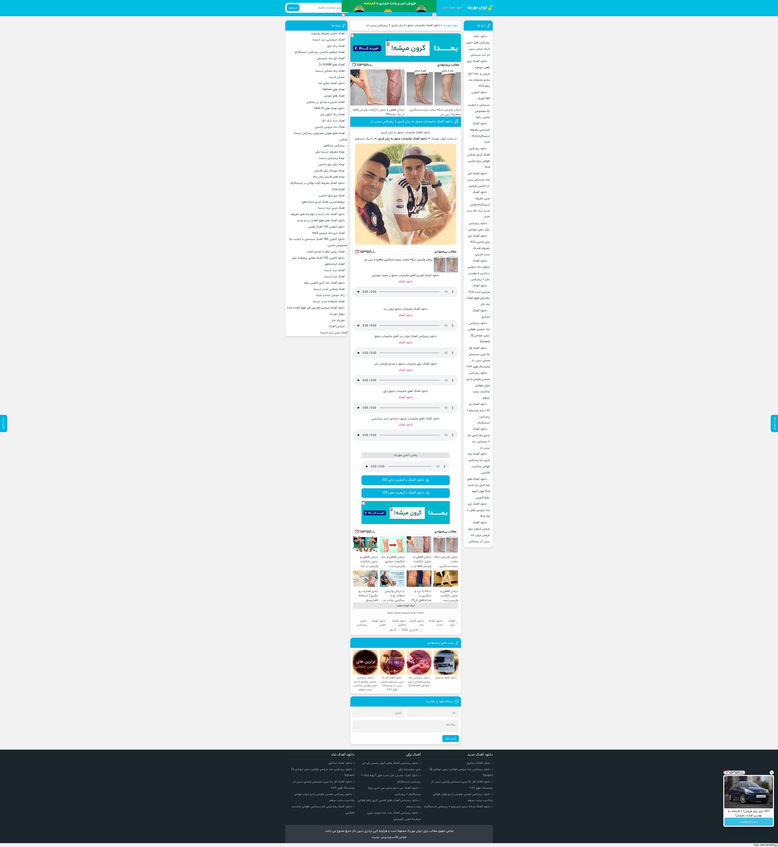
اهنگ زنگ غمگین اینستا (330, 71)
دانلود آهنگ (405, 282)
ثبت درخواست (748, 822)
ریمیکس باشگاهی (334, 146)
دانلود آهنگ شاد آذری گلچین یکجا (324, 283)
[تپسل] (352, 35)
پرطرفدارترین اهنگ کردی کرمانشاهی (323, 202)
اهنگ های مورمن (334, 96)
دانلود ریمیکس (361, 623)
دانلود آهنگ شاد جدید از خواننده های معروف (318, 214)
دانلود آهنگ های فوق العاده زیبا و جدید (321, 220)
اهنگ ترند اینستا (334, 277)
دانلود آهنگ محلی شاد (331, 83)
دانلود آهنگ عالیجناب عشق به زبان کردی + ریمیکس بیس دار (411, 121)
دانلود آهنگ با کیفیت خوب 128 (403, 493)
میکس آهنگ (337, 326)
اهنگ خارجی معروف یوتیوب (328, 33)
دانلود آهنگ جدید (452, 8)
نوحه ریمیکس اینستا (332, 158)
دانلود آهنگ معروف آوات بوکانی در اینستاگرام (318, 183)
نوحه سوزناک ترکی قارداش (329, 171)
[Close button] (434, 15)
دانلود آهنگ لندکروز (478, 763)
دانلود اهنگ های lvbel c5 (329, 108)
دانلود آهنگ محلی (378, 623)
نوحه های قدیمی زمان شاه (329, 177)
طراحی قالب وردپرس (394, 837)
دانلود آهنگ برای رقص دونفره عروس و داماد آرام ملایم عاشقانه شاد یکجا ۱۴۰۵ (478, 73)
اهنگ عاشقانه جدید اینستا (329, 301)
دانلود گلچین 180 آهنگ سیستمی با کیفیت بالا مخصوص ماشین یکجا (479, 104)
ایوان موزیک (450, 25)
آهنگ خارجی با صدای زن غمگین (325, 102)
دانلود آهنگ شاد (416, 623)
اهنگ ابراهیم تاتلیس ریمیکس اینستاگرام (320, 52)
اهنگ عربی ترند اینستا (331, 208)
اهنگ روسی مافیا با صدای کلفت (326, 252)
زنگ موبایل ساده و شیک (330, 295)
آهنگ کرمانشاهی (335, 264)
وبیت (375, 837)
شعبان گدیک (337, 77)
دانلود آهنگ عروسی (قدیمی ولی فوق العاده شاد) (316, 308)
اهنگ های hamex (334, 90)
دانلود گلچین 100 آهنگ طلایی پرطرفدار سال (318, 258)
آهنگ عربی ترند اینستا (334, 333)
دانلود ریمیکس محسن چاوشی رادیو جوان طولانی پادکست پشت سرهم (478, 385)
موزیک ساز (338, 320)
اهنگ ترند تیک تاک (333, 121)
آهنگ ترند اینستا (334, 270)
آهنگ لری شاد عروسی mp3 (328, 233)
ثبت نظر (450, 738)
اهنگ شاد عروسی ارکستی (330, 127)
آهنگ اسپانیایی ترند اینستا (329, 40)
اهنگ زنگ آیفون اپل (332, 114)
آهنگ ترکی (451, 623)
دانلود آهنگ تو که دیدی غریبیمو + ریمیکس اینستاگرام (457, 807)
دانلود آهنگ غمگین (399, 623)
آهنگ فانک (338, 189)
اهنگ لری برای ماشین (332, 196)
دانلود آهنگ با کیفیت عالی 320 (403, 480)
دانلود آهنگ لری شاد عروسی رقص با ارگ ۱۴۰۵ (478, 510)
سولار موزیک (337, 314)
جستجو (293, 8)
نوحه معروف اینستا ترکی (330, 152)
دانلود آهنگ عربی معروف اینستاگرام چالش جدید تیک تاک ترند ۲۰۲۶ (478, 204)
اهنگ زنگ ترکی (336, 46)
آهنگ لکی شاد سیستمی (331, 58)
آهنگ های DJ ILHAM (332, 65)
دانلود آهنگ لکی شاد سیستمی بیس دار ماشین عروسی (478, 180)
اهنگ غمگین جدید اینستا (329, 289)
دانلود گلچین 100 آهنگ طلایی (326, 227)
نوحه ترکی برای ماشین (331, 164)
